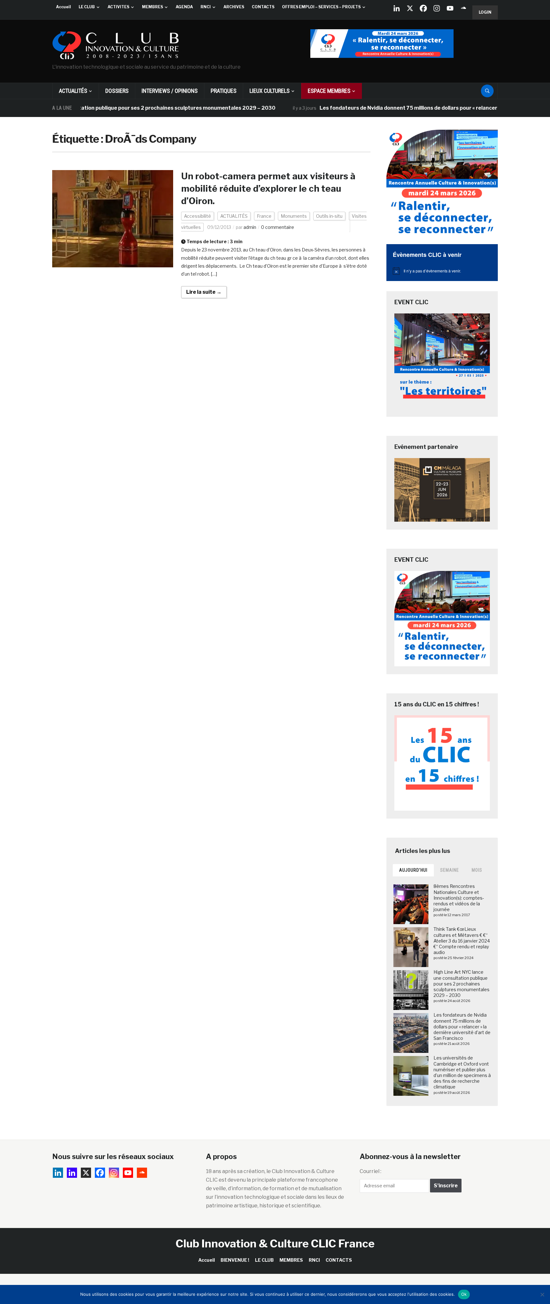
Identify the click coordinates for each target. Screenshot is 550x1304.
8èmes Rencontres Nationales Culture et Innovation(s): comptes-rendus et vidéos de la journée (459, 897)
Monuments (294, 216)
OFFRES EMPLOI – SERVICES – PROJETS (321, 6)
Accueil (63, 6)
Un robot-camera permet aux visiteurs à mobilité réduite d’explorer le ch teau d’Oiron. (269, 188)
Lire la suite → (204, 292)
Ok (464, 1294)
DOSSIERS (117, 90)
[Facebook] (423, 8)
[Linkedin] (72, 1173)
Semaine (449, 870)
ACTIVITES (118, 6)
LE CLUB (87, 6)
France (264, 216)
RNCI (206, 6)
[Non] (542, 1294)
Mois (477, 870)
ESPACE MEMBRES (329, 90)
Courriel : (370, 1171)
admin (249, 227)
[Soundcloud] (463, 8)
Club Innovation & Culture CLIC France (275, 1243)
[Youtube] (450, 8)
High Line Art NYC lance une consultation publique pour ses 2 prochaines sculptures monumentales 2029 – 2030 (462, 983)
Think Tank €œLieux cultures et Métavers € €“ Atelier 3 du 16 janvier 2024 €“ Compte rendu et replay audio (462, 940)
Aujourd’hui (413, 870)
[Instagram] (436, 8)
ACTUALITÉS (73, 90)
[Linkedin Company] (396, 8)
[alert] (442, 271)
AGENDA (184, 6)
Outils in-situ (329, 216)
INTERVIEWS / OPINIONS (170, 90)
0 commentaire (277, 227)
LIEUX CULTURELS (270, 90)
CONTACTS (263, 6)
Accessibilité (197, 216)
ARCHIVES (233, 6)
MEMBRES (152, 6)
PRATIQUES (223, 90)
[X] (410, 8)
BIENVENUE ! (235, 1260)
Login (485, 12)
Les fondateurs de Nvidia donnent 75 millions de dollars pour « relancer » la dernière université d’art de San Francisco (462, 1026)
